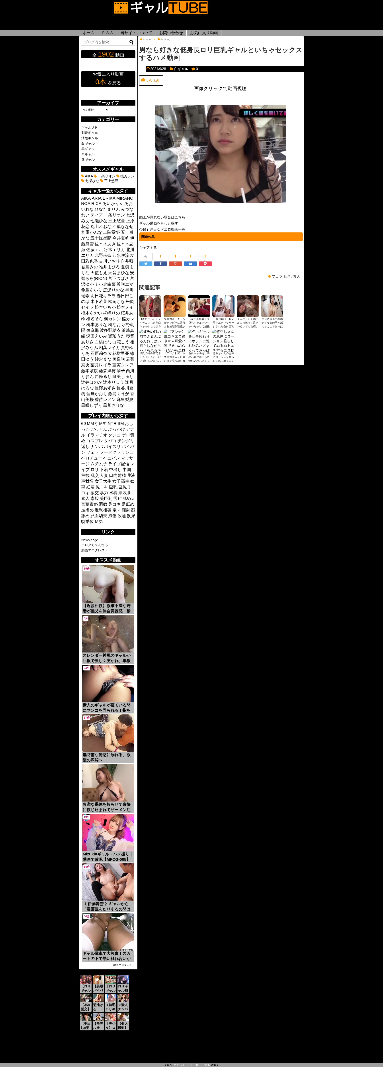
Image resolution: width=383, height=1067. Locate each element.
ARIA (97, 198)
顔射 (126, 510)
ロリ (94, 469)
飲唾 (121, 515)
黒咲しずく (91, 405)
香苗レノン (105, 399)
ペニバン (111, 458)
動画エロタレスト (94, 550)
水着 (113, 492)
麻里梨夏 (125, 399)
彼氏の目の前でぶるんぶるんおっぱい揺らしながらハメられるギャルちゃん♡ (150, 361)
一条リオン (106, 176)
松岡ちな (116, 301)
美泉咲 (118, 359)
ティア (96, 215)
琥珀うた (116, 336)
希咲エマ (125, 284)
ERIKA (109, 198)
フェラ (277, 276)
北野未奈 (103, 255)
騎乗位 (87, 521)
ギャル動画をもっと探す (158, 223)
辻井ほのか (91, 382)
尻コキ (102, 487)
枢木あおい (91, 313)
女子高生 (120, 481)
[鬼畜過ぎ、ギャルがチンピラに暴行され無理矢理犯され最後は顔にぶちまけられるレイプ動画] (175, 306)
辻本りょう (113, 382)
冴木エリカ (114, 249)
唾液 (131, 475)
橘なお (114, 324)
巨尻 (122, 487)
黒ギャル (88, 149)
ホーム (89, 33)
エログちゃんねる (94, 545)
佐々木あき (105, 244)
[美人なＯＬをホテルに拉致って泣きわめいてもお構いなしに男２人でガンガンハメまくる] (248, 306)
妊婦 (90, 487)
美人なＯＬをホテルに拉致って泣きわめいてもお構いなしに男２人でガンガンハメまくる (247, 326)
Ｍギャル (88, 154)
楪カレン (127, 176)
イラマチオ (96, 435)
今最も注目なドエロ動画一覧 (162, 229)
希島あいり (91, 290)
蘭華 (121, 370)
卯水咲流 (120, 255)
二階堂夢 (111, 232)
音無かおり (96, 393)
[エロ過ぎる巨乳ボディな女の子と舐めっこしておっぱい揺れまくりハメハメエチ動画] (272, 306)
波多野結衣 (110, 330)
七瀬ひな (91, 181)
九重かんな (91, 232)
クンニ (114, 435)
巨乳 (287, 276)
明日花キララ (103, 295)
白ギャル (181, 69)
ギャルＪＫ (89, 127)
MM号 (92, 423)
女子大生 (103, 481)
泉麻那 (92, 330)
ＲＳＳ (107, 33)
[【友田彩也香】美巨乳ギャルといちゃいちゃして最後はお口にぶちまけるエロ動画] (199, 306)
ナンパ (96, 446)
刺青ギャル (89, 133)
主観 (85, 475)
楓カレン (112, 318)
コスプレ (94, 440)
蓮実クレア (122, 365)
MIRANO (124, 198)
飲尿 (131, 515)
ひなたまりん (107, 209)
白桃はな (103, 342)
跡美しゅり (122, 376)
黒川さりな (113, 405)
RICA (96, 203)
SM (120, 423)
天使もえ (98, 272)
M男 (103, 423)
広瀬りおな (113, 290)
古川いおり (109, 261)
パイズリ (112, 446)
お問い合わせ (171, 33)
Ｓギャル (88, 159)
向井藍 (127, 261)
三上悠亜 (110, 181)
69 (83, 423)
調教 (103, 504)
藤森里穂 (107, 370)
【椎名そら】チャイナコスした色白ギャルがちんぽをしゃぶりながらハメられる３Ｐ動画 (150, 326)
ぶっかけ (116, 429)
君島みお (89, 267)
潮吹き (124, 492)
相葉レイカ (109, 347)
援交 (94, 492)
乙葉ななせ (122, 226)
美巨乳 (106, 498)
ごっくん (98, 429)
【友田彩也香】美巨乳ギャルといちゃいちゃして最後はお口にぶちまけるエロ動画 (199, 326)
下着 (104, 469)
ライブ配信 (118, 464)
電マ (116, 510)
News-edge (89, 540)
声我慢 (87, 481)
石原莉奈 (98, 353)
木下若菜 (98, 301)
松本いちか (105, 307)
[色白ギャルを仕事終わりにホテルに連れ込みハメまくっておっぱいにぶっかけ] (199, 341)
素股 (94, 498)
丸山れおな (100, 226)
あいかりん (112, 203)
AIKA (88, 176)
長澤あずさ (105, 388)
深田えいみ (96, 336)
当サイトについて (136, 33)
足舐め (128, 504)
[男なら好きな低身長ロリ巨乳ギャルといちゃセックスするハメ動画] (190, 263)
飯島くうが (118, 393)
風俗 (112, 515)
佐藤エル (94, 249)
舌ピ (117, 498)
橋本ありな (96, 324)
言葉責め (89, 504)
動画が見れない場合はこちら (162, 217)
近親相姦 (103, 510)
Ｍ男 (99, 521)
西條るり (103, 376)
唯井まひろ (109, 267)
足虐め (87, 510)
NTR (112, 423)
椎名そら (94, 318)
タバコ (110, 440)
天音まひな (118, 272)
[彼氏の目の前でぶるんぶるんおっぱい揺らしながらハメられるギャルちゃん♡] (150, 341)
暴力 (104, 492)
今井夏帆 (120, 238)
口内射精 (117, 475)
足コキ (114, 504)
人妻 (104, 475)
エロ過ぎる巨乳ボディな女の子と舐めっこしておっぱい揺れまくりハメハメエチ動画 (272, 326)
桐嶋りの (111, 313)
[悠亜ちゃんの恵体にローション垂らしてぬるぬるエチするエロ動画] (223, 341)
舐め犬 (129, 498)
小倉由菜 (107, 284)
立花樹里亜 (118, 353)
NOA (85, 203)
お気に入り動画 (204, 33)
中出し (115, 469)
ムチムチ (98, 464)
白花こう (120, 342)
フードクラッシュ (116, 452)
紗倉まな (103, 359)
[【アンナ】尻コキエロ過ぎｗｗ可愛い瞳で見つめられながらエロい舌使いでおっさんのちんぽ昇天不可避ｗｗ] (175, 341)
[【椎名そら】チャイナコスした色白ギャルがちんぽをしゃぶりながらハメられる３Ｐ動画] (150, 306)
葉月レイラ (100, 365)
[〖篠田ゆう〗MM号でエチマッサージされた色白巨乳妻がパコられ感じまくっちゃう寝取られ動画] (223, 306)
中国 (127, 469)
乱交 (94, 475)
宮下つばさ (118, 278)
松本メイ (125, 307)
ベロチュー (91, 458)
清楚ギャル (89, 138)
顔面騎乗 (98, 515)
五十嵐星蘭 (100, 238)
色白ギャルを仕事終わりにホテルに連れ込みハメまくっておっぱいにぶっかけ (199, 361)
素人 (296, 276)
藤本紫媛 (89, 370)
